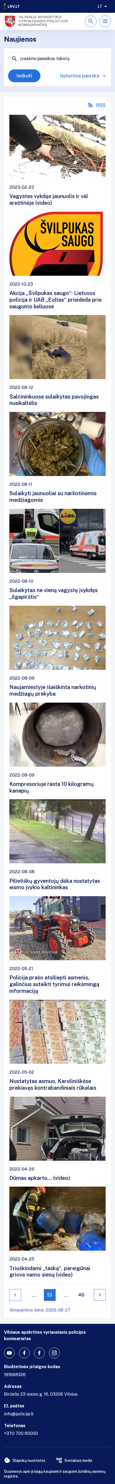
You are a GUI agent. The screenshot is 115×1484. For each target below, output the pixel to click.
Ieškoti (24, 75)
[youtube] (9, 1353)
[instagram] (54, 1353)
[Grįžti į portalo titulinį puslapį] (12, 6)
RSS (101, 105)
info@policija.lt (19, 1413)
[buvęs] (15, 1295)
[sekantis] (100, 1295)
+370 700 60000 (21, 1433)
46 (81, 1295)
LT (100, 6)
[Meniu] (105, 21)
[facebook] (24, 1353)
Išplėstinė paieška (79, 75)
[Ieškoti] (91, 21)
